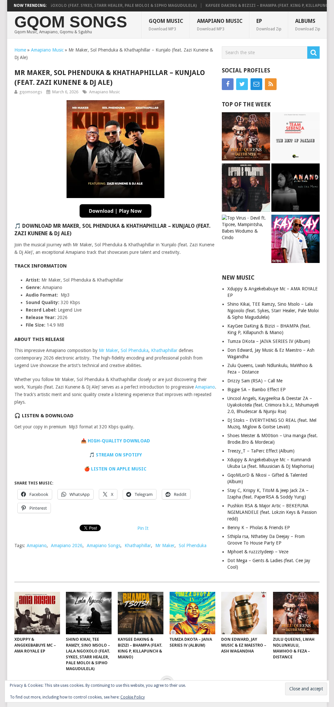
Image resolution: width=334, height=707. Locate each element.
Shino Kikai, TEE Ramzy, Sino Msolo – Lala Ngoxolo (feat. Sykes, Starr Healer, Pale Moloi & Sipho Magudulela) (273, 310)
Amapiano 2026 (67, 545)
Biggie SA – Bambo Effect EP (256, 389)
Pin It (142, 528)
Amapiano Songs (103, 545)
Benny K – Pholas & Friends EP (258, 527)
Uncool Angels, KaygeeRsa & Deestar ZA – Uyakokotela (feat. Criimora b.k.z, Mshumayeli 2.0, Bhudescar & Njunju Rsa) (273, 405)
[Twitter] (242, 84)
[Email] (256, 84)
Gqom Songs (70, 22)
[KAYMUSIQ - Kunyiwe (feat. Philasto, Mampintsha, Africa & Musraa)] (295, 240)
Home (20, 50)
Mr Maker (108, 350)
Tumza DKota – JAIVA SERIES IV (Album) (268, 341)
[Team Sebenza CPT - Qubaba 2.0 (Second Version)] (295, 137)
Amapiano (205, 387)
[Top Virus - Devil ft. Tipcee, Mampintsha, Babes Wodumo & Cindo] (246, 228)
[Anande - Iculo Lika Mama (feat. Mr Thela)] (295, 188)
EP (268, 24)
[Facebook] (228, 84)
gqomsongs (30, 91)
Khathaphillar (164, 350)
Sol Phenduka (134, 350)
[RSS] (271, 84)
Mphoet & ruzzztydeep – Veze (257, 551)
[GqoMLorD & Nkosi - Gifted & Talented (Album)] (246, 188)
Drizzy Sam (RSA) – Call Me (254, 380)
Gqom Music (166, 24)
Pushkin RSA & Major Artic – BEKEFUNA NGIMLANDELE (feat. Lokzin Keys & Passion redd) (272, 512)
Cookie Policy (132, 697)
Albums (307, 24)
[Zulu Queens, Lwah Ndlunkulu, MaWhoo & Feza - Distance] (246, 137)
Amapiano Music (220, 24)
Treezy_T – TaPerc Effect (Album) (261, 450)
